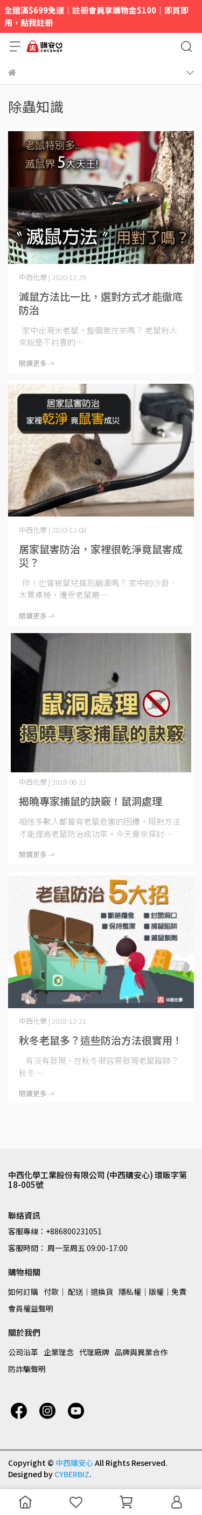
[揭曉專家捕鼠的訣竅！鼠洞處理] (101, 703)
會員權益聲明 (30, 1308)
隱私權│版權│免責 (152, 1291)
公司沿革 (23, 1352)
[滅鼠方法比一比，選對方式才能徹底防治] (101, 198)
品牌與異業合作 (141, 1352)
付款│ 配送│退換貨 (78, 1291)
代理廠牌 (94, 1352)
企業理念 (59, 1352)
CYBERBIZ (71, 1474)
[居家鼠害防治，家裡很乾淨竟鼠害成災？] (101, 450)
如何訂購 (23, 1291)
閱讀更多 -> (37, 363)
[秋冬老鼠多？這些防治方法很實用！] (101, 941)
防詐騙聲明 (27, 1368)
